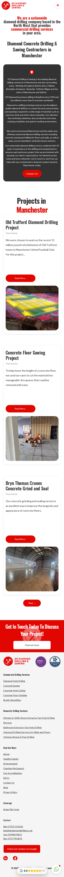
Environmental (10, 763)
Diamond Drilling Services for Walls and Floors (26, 732)
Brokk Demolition (12, 700)
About (6, 754)
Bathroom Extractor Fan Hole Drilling (22, 727)
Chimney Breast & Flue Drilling (18, 737)
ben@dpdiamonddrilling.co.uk (18, 830)
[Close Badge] (46, 868)
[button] (58, 5)
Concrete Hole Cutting (14, 690)
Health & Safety (11, 758)
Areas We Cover (11, 809)
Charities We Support (13, 768)
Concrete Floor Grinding (15, 695)
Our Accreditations (12, 773)
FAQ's (6, 777)
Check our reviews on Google (22, 848)
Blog (5, 787)
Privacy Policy (10, 792)
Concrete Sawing (11, 685)
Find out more (32, 645)
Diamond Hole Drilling (14, 680)
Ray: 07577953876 (12, 838)
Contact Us (32, 173)
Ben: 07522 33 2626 (13, 826)
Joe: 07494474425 (12, 834)
